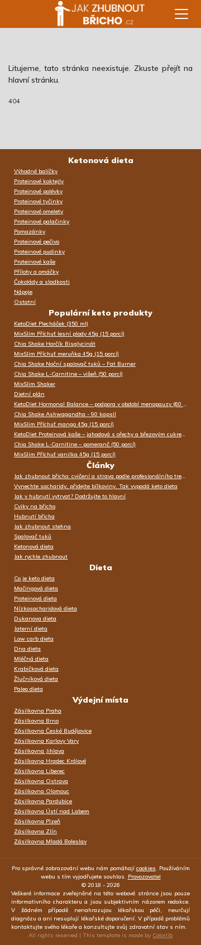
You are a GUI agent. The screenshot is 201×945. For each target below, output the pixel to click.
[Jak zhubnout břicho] (89, 14)
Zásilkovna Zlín (35, 831)
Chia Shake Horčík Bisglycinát (54, 343)
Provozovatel (144, 876)
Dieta (100, 567)
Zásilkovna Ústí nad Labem (51, 811)
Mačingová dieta (36, 588)
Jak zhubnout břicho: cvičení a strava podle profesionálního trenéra (103, 476)
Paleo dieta (28, 689)
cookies (146, 868)
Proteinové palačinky (41, 221)
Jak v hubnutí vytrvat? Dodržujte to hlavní (70, 496)
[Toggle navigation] (181, 14)
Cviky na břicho (34, 506)
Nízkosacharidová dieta (45, 608)
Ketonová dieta (100, 160)
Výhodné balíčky (36, 171)
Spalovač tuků (32, 536)
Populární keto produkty (100, 313)
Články (100, 465)
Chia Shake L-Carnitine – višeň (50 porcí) (68, 374)
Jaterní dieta (30, 628)
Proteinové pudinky (39, 251)
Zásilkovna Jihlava (39, 751)
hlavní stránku (33, 80)
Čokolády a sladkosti (42, 281)
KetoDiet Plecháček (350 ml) (51, 323)
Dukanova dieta (35, 618)
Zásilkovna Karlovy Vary (46, 740)
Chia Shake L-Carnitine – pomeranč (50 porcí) (75, 444)
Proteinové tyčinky (38, 201)
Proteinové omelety (38, 211)
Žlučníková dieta (36, 678)
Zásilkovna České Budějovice (53, 730)
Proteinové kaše (34, 261)
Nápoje (23, 291)
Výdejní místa (100, 700)
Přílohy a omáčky (36, 271)
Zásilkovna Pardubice (43, 801)
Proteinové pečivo (36, 241)
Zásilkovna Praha (37, 710)
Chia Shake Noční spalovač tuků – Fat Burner (75, 363)
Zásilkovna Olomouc (41, 791)
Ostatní (25, 302)
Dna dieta (27, 648)
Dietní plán (29, 394)
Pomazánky (29, 231)
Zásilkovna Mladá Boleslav (50, 841)
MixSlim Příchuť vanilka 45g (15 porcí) (65, 454)
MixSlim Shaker (34, 384)
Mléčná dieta (31, 658)
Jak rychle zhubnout (41, 556)
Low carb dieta (34, 638)
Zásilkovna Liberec (39, 771)
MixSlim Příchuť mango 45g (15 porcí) (64, 424)
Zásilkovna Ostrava (41, 781)
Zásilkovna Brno (36, 720)
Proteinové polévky (38, 191)
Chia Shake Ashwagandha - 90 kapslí (65, 414)
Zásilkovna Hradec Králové (50, 761)
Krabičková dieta (36, 668)
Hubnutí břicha (34, 516)
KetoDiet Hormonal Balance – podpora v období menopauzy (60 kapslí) (103, 404)
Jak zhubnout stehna (42, 526)
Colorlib (162, 935)
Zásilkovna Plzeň (37, 821)
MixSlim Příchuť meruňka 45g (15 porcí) (66, 353)
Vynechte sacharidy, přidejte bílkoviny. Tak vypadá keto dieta (96, 486)
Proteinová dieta (35, 598)
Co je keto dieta (34, 578)
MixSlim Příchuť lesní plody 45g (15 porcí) (69, 333)
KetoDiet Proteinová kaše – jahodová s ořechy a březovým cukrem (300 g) (103, 434)
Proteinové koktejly (39, 181)
